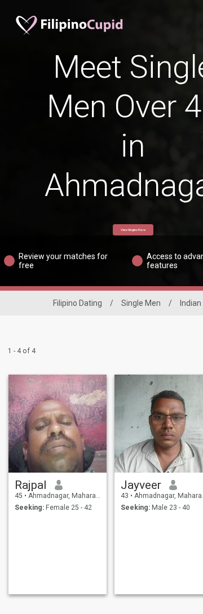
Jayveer (141, 485)
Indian (190, 303)
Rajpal (31, 485)
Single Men (141, 303)
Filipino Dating (77, 303)
